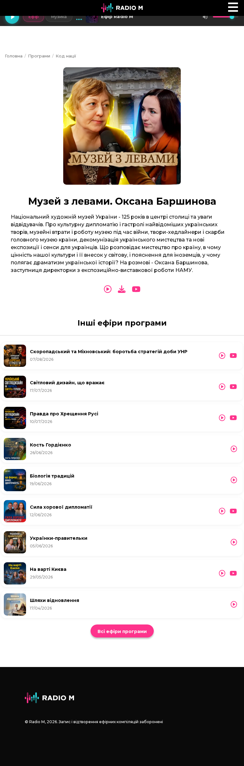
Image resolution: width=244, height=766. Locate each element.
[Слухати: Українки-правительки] (234, 542)
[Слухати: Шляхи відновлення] (234, 604)
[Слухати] (108, 289)
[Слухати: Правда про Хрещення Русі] (222, 417)
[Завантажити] (121, 289)
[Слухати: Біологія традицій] (234, 480)
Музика (59, 16)
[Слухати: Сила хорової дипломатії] (222, 511)
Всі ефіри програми (122, 631)
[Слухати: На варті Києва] (222, 573)
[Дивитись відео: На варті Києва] (233, 573)
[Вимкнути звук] (205, 16)
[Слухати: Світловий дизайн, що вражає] (222, 386)
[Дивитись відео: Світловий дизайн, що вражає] (233, 386)
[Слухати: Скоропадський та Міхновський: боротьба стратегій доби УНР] (222, 355)
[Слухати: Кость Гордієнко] (234, 449)
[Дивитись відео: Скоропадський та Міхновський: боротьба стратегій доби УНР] (233, 355)
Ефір (33, 16)
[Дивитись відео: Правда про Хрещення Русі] (233, 417)
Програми (39, 55)
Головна (14, 55)
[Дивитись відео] (136, 289)
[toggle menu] (233, 7)
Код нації (66, 55)
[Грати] (12, 17)
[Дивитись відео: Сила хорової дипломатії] (233, 511)
